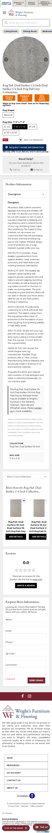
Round (8, 114)
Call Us (16, 169)
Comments (12, 665)
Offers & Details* (36, 806)
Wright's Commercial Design (45, 3)
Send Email (36, 680)
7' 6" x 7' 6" (20, 126)
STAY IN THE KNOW (15, 828)
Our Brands (7, 813)
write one (37, 579)
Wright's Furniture (6, 3)
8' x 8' (32, 126)
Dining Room (30, 31)
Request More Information (26, 147)
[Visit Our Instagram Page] (29, 696)
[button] (4, 12)
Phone (9, 642)
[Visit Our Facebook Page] (22, 696)
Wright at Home (19, 3)
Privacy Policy (13, 806)
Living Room (10, 31)
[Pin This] (5, 140)
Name (9, 619)
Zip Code (11, 653)
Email (9, 631)
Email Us (38, 169)
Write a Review (26, 585)
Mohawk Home (11, 92)
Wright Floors (31, 3)
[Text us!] (41, 827)
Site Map (24, 806)
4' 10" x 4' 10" (11, 132)
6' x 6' (7, 126)
